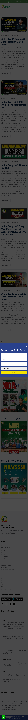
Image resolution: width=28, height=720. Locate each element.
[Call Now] (3, 717)
